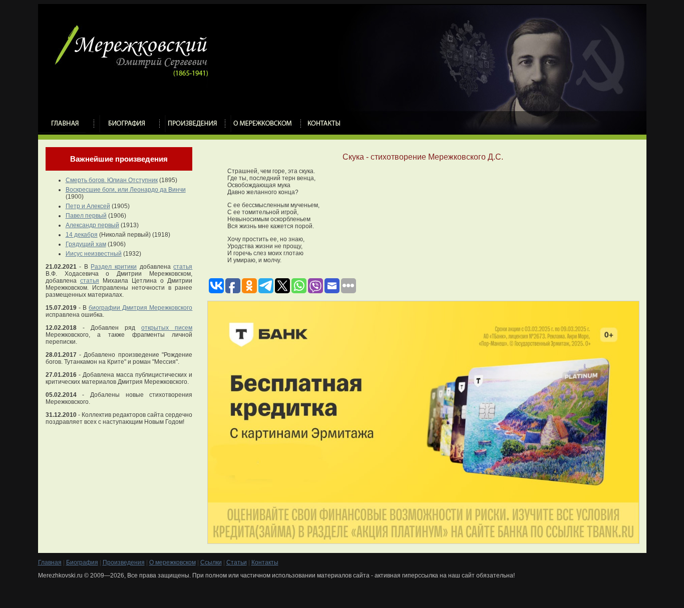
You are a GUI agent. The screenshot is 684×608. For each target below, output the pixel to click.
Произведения (124, 562)
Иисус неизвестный (94, 253)
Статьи (236, 562)
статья (182, 266)
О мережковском (172, 562)
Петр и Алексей (88, 206)
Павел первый (86, 215)
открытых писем (166, 327)
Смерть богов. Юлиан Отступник (112, 180)
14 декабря (82, 234)
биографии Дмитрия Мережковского (140, 307)
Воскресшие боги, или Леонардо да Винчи (126, 189)
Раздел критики (114, 266)
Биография (82, 562)
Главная (50, 562)
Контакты (264, 562)
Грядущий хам (86, 244)
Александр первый (92, 225)
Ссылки (211, 562)
